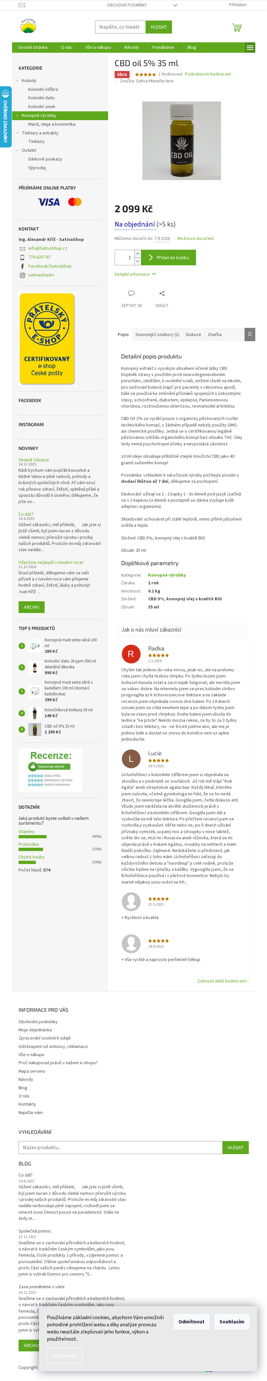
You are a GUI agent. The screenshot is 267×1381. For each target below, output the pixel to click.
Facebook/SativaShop (50, 266)
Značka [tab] (215, 334)
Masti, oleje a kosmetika (52, 124)
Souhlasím (232, 1321)
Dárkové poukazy (45, 159)
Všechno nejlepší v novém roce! (51, 562)
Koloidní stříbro (43, 89)
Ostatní (29, 150)
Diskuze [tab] (193, 334)
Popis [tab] (123, 334)
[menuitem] (33, 47)
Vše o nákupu (31, 1055)
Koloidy (29, 80)
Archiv (31, 607)
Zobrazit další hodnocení (221, 981)
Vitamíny (27, 832)
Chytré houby (32, 857)
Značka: (147, 81)
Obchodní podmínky (127, 5)
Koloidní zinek (41, 107)
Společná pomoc (35, 1231)
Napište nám (31, 1112)
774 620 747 (39, 257)
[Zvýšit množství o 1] (137, 254)
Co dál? (26, 513)
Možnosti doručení (195, 239)
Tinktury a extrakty (40, 133)
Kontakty (27, 1104)
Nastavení (64, 1355)
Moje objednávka (35, 1030)
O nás (24, 1096)
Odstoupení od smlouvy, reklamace (53, 1046)
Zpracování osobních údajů (45, 1038)
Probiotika (29, 844)
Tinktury (36, 141)
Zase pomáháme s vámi (41, 1287)
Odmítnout (191, 1321)
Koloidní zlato (41, 98)
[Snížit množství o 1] (137, 261)
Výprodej (37, 168)
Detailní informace (132, 274)
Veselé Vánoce (34, 459)
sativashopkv (41, 275)
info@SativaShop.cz (47, 248)
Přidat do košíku (173, 257)
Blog (23, 1088)
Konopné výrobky (39, 115)
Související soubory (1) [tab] (157, 334)
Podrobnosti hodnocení (208, 74)
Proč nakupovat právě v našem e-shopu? (58, 1063)
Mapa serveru (32, 1071)
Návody (26, 1079)
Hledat (159, 27)
